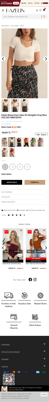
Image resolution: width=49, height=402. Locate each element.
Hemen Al (35, 182)
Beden (6, 251)
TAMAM (44, 394)
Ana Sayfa (5, 26)
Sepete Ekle (12, 182)
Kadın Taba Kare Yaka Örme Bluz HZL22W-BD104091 (36, 263)
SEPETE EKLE (17, 251)
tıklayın (26, 398)
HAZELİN (8, 124)
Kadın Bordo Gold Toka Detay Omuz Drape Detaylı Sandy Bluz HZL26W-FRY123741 (13, 263)
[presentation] (3, 58)
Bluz (14, 127)
